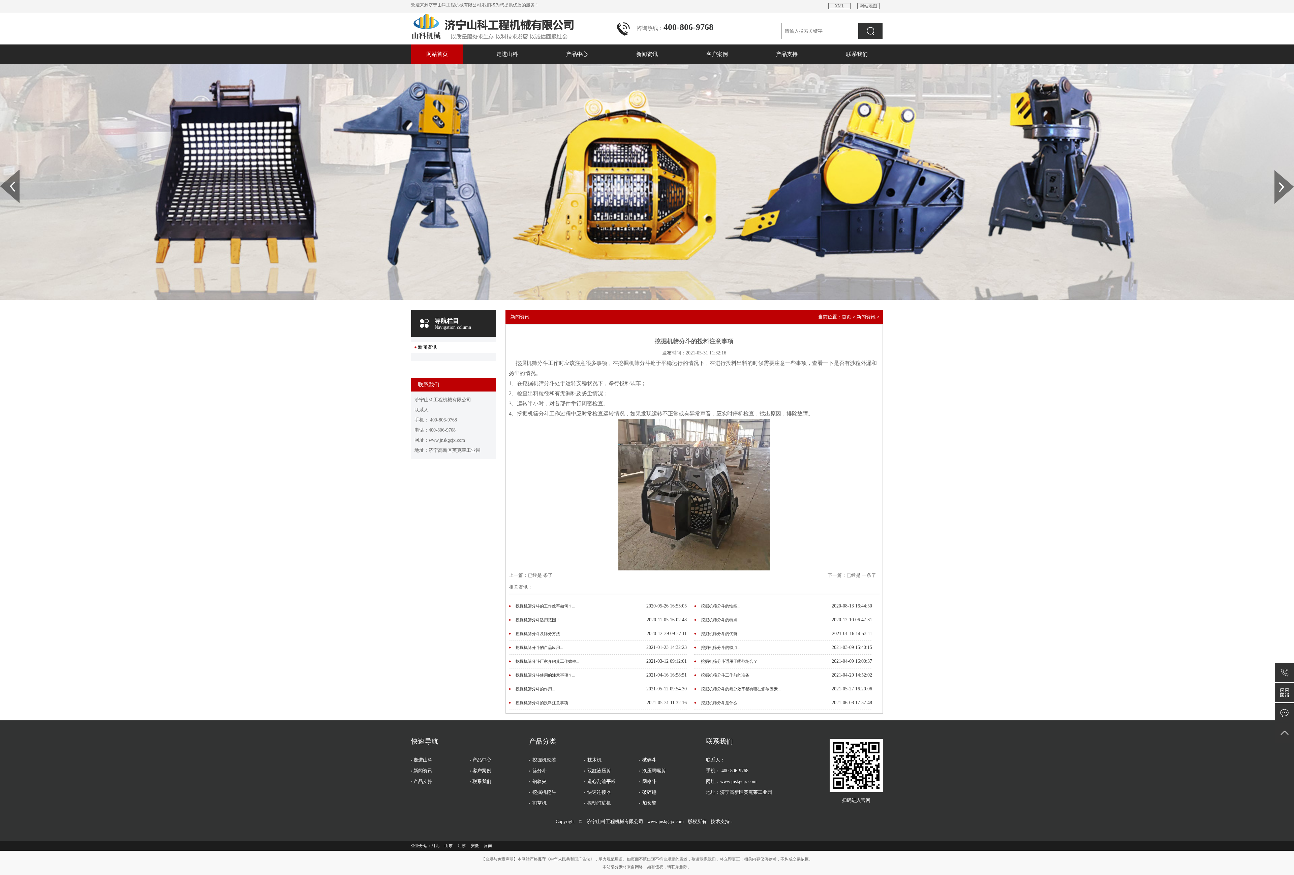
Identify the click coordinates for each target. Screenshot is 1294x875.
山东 (448, 845)
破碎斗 (649, 759)
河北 (435, 845)
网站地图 (868, 5)
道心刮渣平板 (601, 781)
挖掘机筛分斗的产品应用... (539, 647)
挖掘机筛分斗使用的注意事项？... (545, 675)
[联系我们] (1284, 712)
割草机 (539, 803)
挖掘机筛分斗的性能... (720, 606)
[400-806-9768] (1284, 672)
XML (839, 5)
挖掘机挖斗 (544, 792)
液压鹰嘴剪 (654, 770)
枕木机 (594, 759)
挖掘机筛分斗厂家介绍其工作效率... (547, 661)
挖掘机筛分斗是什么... (720, 702)
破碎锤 (649, 792)
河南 (488, 845)
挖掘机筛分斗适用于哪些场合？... (731, 661)
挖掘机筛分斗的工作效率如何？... (545, 606)
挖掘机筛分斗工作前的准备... (726, 675)
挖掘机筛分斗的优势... (720, 633)
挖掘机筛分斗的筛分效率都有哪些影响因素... (741, 689)
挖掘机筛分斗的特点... (720, 620)
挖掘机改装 (544, 759)
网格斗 (649, 781)
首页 (846, 316)
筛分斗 (539, 770)
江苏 (462, 845)
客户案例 (717, 54)
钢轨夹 (539, 781)
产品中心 (577, 54)
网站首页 (437, 54)
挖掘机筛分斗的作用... (535, 689)
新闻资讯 (647, 54)
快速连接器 (599, 792)
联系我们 (857, 54)
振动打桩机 (599, 803)
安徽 (475, 845)
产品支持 (787, 54)
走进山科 (507, 54)
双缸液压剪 (599, 770)
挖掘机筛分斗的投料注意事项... (543, 702)
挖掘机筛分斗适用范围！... (539, 620)
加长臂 (649, 803)
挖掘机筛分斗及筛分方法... (539, 633)
